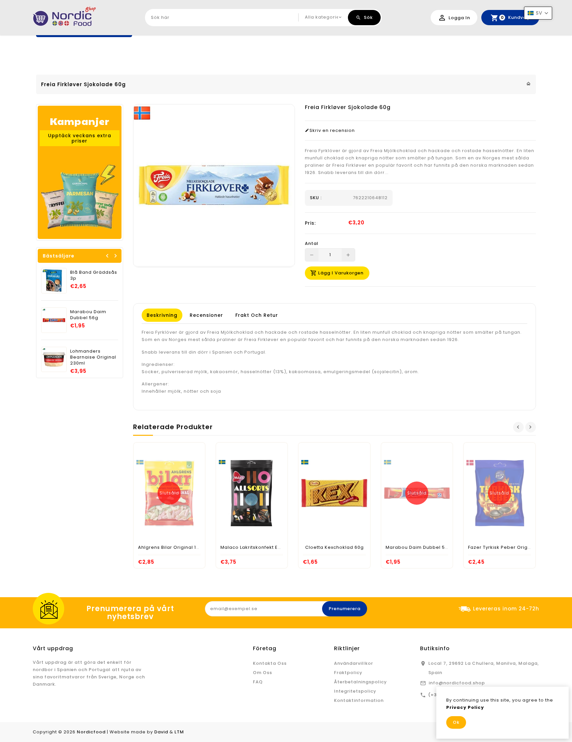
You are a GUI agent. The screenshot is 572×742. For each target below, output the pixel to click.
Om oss (262, 672)
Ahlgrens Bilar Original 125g (171, 547)
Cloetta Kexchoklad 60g (334, 547)
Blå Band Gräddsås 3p (93, 275)
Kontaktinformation (359, 700)
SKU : (316, 198)
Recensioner (206, 315)
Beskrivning (162, 315)
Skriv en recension (332, 131)
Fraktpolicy (348, 672)
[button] (538, 13)
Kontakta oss (270, 663)
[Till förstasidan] (528, 84)
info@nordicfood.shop (457, 683)
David (161, 732)
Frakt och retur (256, 315)
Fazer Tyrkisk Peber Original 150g (508, 547)
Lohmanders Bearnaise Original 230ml (93, 357)
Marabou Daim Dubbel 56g (88, 315)
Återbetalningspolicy (360, 682)
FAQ (258, 682)
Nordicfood (91, 732)
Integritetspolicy (355, 691)
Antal (311, 244)
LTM (179, 732)
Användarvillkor (353, 663)
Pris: (310, 223)
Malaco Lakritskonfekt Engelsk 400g (264, 547)
